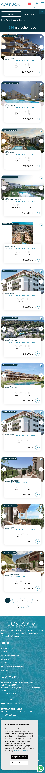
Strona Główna (8, 648)
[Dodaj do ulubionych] (41, 37)
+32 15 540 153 (7, 700)
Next (41, 47)
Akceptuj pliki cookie (19, 757)
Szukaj (11, 14)
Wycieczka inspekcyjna (11, 655)
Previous (3, 47)
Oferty (4, 652)
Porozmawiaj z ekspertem (12, 666)
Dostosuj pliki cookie (19, 763)
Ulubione (5, 670)
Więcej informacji (21, 750)
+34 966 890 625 (8, 694)
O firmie (4, 663)
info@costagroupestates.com (13, 703)
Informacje (6, 659)
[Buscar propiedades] (37, 3)
